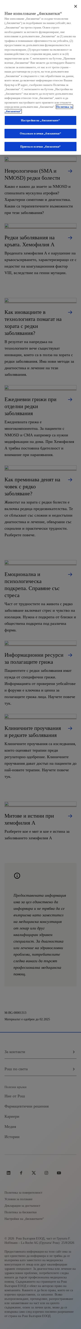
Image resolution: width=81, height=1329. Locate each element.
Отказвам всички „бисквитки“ (40, 133)
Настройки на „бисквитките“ (40, 120)
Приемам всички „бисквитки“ (40, 146)
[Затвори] (76, 6)
